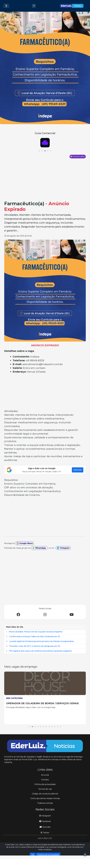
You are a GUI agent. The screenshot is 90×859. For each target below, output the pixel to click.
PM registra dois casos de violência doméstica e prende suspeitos (40, 651)
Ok (32, 855)
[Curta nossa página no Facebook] (18, 615)
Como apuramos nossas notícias (45, 798)
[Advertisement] (45, 183)
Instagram (46, 816)
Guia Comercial (45, 133)
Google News (26, 543)
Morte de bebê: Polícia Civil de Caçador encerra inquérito (36, 632)
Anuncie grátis (79, 156)
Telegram (64, 548)
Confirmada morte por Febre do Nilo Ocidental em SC (34, 636)
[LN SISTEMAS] (45, 142)
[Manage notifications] (85, 854)
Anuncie (45, 775)
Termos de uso (45, 789)
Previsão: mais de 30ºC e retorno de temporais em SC (34, 646)
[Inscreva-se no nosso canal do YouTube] (72, 615)
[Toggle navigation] (6, 6)
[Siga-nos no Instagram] (45, 615)
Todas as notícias (45, 803)
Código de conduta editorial (45, 794)
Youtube (46, 827)
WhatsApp (40, 548)
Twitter (45, 832)
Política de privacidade (45, 784)
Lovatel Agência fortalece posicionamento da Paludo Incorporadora (41, 641)
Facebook (46, 821)
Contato (45, 780)
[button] (39, 151)
